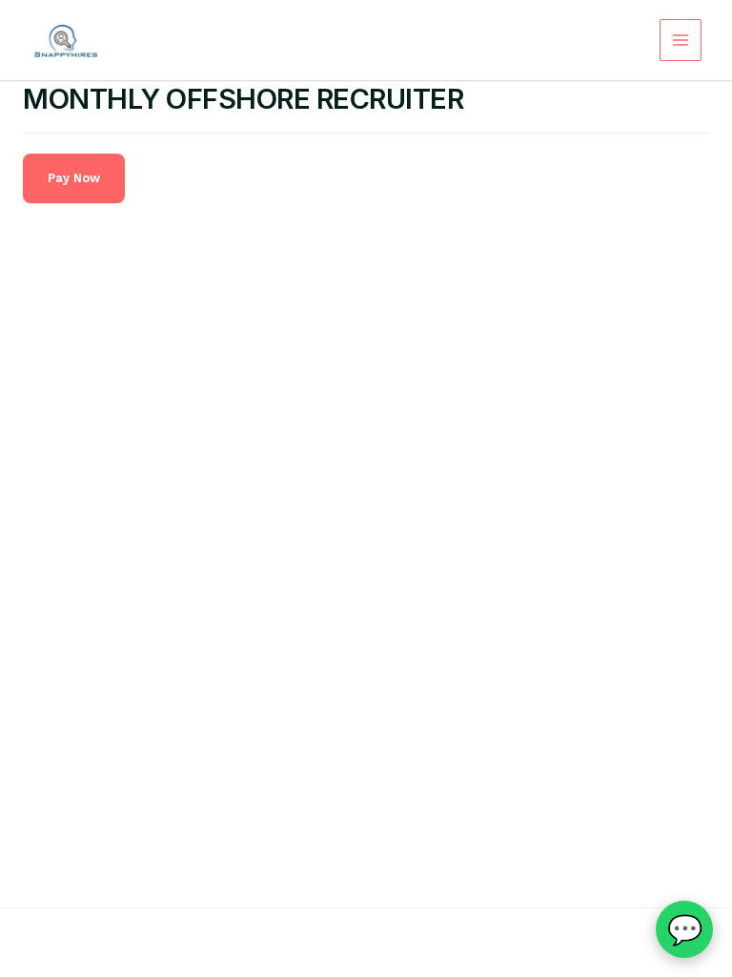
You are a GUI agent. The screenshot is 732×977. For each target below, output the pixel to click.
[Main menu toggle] (681, 40)
